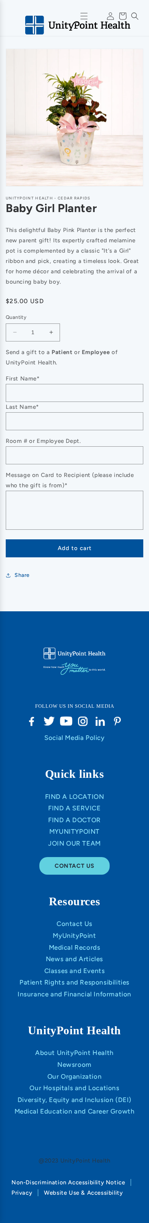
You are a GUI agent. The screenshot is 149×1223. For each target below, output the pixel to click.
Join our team (74, 843)
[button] (134, 16)
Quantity (16, 317)
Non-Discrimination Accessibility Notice (68, 1182)
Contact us (74, 865)
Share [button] (22, 575)
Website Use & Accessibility (83, 1192)
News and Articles (74, 959)
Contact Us (74, 923)
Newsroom (74, 1064)
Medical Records (74, 947)
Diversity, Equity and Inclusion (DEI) (74, 1100)
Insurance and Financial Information (74, 994)
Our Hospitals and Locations (74, 1088)
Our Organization (74, 1076)
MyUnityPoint (74, 831)
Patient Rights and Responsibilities (74, 982)
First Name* (23, 378)
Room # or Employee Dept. (43, 441)
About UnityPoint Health (74, 1052)
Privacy (21, 1192)
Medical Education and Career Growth (75, 1111)
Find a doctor (74, 820)
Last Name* (22, 406)
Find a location (74, 796)
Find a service (74, 808)
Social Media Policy (74, 737)
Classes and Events (74, 971)
